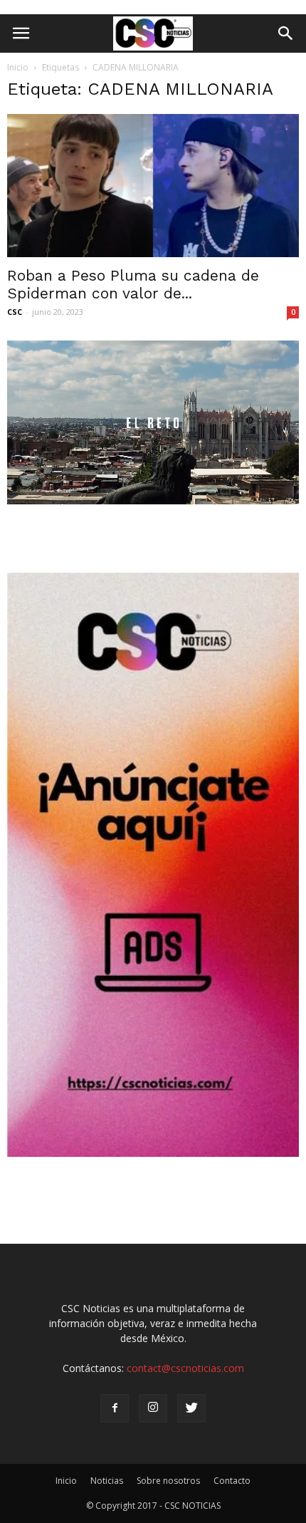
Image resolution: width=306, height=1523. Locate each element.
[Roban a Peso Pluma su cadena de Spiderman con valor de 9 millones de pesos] (153, 185)
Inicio (17, 67)
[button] (286, 33)
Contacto (231, 1481)
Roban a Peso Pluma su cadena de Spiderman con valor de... (133, 284)
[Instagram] (153, 1408)
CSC (14, 311)
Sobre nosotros (168, 1481)
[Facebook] (114, 1408)
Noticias (106, 1481)
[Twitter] (191, 1408)
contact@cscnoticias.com (185, 1368)
